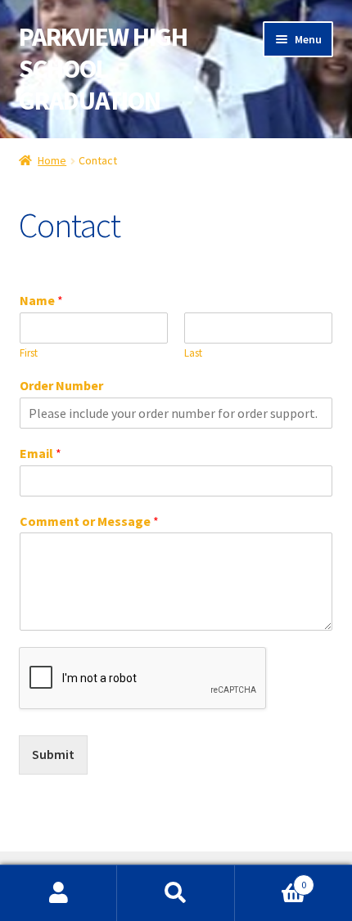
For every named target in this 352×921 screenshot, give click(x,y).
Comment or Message (89, 521)
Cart (271, 879)
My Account (58, 893)
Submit (53, 754)
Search (175, 893)
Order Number (61, 385)
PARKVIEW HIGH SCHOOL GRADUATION (103, 68)
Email (40, 453)
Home (52, 160)
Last (193, 353)
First (29, 353)
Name (41, 300)
